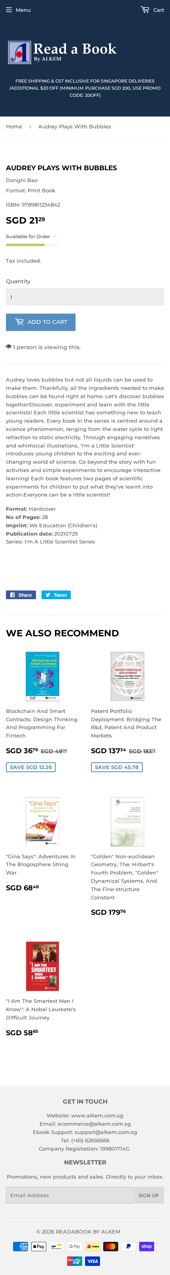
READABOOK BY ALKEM (88, 1231)
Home (14, 126)
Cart (158, 10)
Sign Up (149, 1195)
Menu (23, 10)
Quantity (18, 281)
